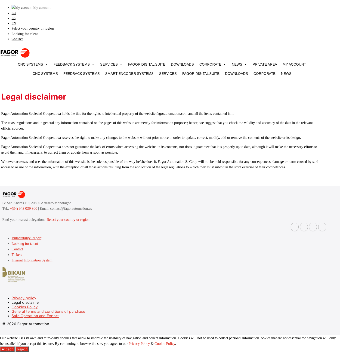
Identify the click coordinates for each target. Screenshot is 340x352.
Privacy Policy (139, 344)
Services (109, 64)
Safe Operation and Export (35, 315)
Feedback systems (71, 64)
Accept (7, 349)
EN (14, 23)
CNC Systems (30, 64)
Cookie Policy (165, 344)
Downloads (182, 64)
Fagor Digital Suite (146, 64)
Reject (22, 349)
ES (13, 18)
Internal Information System (32, 260)
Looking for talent (25, 34)
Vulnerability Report (26, 238)
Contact (17, 39)
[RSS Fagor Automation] (322, 227)
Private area (265, 64)
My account (294, 64)
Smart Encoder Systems (129, 74)
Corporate (210, 64)
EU (14, 13)
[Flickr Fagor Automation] (295, 227)
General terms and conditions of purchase (48, 311)
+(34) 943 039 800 (24, 208)
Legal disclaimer (26, 302)
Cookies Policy (25, 307)
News (237, 64)
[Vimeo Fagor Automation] (313, 227)
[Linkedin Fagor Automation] (304, 227)
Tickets (17, 255)
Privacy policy (24, 298)
